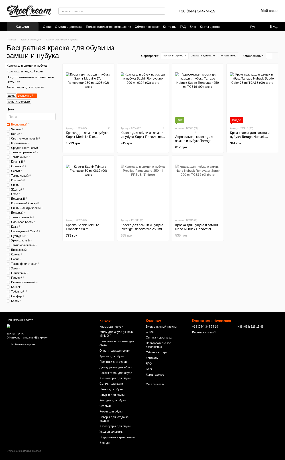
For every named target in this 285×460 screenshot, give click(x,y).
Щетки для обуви (111, 389)
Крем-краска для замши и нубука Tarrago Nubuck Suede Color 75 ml (249, 137)
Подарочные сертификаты (117, 437)
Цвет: (11, 95)
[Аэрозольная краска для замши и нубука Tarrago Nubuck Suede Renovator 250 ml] (197, 95)
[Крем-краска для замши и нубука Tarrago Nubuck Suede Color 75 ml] (252, 95)
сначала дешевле (203, 55)
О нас (47, 26)
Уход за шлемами (111, 431)
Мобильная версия (23, 344)
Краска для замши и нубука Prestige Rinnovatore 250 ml (142, 227)
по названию (228, 55)
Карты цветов (210, 26)
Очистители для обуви (115, 350)
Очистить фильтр (19, 101)
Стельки (105, 406)
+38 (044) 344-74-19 (197, 11)
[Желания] (243, 11)
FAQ (183, 26)
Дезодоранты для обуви (116, 367)
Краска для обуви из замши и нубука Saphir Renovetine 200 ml (142, 137)
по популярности (174, 55)
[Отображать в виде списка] (275, 56)
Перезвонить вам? (204, 332)
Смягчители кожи (111, 383)
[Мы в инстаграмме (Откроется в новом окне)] (231, 26)
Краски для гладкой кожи (25, 71)
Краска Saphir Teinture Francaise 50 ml (82, 227)
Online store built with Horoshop (24, 451)
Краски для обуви (112, 356)
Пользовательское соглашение (108, 26)
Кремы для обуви (111, 326)
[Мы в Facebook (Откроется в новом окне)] (226, 26)
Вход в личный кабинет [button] (161, 326)
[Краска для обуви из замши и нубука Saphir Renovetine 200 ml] (143, 95)
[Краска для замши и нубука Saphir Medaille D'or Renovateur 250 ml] (88, 95)
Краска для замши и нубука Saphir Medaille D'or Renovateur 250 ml (87, 137)
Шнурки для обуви (112, 394)
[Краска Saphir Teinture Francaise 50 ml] (88, 187)
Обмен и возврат (147, 26)
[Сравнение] (232, 11)
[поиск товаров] (161, 11)
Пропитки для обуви (113, 361)
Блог (193, 26)
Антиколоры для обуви (115, 378)
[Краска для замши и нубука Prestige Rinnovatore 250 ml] (143, 187)
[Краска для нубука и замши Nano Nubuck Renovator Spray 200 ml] (197, 187)
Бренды (105, 442)
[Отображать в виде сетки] (269, 56)
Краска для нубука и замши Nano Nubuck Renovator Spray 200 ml (196, 229)
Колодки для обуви (113, 400)
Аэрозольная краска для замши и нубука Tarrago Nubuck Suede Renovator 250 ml (197, 143)
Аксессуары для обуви (115, 426)
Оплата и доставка (68, 26)
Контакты (169, 26)
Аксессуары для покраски (25, 87)
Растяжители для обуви (116, 372)
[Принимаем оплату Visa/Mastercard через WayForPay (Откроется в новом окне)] (42, 325)
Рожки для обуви (111, 411)
